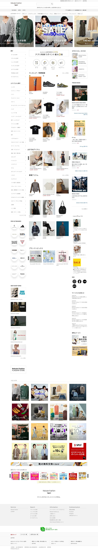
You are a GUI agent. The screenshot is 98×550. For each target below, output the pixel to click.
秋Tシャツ (25, 13)
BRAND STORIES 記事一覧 (81, 202)
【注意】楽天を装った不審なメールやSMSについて (49, 482)
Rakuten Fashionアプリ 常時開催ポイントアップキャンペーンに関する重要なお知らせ (79, 314)
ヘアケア (13, 175)
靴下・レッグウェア (15, 120)
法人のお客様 (52, 517)
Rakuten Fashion (22, 4)
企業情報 (12, 547)
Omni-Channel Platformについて (57, 522)
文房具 (12, 204)
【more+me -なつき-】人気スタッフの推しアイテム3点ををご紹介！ (80, 230)
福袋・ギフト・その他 (15, 212)
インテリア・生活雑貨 (15, 193)
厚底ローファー (57, 13)
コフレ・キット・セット (16, 186)
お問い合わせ (52, 515)
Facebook (71, 511)
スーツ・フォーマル (15, 145)
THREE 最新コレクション (43, 13)
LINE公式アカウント (73, 515)
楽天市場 (85, 0)
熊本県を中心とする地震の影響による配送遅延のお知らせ (49, 7)
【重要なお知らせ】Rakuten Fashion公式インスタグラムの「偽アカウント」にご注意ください (79, 326)
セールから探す (14, 54)
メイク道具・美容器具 (15, 182)
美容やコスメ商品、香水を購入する (39, 541)
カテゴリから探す (14, 69)
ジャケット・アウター (15, 90)
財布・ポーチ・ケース (15, 131)
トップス (13, 87)
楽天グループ (77, 0)
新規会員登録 (72, 509)
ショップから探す (14, 62)
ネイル (12, 167)
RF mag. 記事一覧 (83, 146)
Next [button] (87, 31)
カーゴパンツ (65, 13)
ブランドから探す (14, 58)
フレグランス (14, 179)
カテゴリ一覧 (23, 215)
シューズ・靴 (14, 112)
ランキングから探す (15, 65)
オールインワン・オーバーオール (18, 105)
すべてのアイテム (14, 76)
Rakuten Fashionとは (54, 511)
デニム (51, 13)
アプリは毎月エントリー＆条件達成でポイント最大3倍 (75, 10)
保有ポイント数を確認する (76, 541)
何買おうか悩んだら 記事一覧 (81, 171)
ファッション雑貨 (14, 123)
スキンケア (13, 156)
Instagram (71, 513)
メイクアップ (14, 164)
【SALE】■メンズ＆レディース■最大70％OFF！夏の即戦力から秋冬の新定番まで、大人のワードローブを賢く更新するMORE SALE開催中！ (79, 270)
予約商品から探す (14, 73)
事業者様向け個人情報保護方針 (30, 547)
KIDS (24, 10)
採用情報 (49, 547)
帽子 (12, 134)
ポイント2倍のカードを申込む (57, 541)
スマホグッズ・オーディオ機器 (17, 197)
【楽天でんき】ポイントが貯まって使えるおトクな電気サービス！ (34, 537)
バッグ (12, 109)
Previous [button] (10, 31)
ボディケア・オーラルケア (16, 171)
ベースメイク (14, 160)
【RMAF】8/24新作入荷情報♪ (79, 243)
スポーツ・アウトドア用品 (16, 201)
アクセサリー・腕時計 (15, 127)
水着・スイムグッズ (15, 149)
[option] (29, 31)
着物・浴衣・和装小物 (15, 153)
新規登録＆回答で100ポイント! (66, 0)
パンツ (12, 94)
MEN (19, 10)
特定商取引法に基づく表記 (55, 520)
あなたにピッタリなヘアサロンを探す (18, 541)
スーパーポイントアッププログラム (57, 509)
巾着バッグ (80, 13)
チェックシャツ (73, 13)
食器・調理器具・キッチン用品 (17, 190)
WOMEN (14, 10)
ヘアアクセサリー (14, 138)
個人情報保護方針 (19, 547)
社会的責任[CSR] (42, 547)
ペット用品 (13, 208)
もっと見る (23, 358)
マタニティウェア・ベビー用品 (17, 142)
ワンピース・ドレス (15, 98)
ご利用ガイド (52, 513)
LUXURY (12, 511)
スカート (13, 101)
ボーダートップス (32, 13)
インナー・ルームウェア (16, 116)
